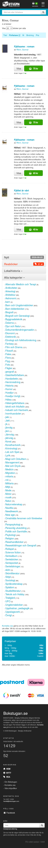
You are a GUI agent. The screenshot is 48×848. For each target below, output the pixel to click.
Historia (9, 385)
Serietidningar (12, 566)
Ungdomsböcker (14, 604)
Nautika (9, 507)
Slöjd (8, 576)
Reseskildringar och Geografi (20, 545)
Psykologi (10, 535)
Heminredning (12, 382)
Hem (7, 768)
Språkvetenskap (14, 583)
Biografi (9, 312)
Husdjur (9, 392)
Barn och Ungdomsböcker (19, 305)
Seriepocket (11, 562)
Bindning (30, 35)
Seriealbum (11, 555)
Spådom (9, 587)
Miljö (7, 486)
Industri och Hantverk (16, 410)
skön (7, 569)
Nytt (8, 772)
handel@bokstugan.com (11, 801)
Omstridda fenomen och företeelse (23, 518)
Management (12, 462)
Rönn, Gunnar (23, 49)
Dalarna (9, 322)
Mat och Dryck (13, 466)
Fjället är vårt (21, 190)
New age (10, 514)
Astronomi (10, 298)
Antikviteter (11, 287)
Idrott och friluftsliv (15, 406)
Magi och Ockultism (15, 459)
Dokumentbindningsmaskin (19, 329)
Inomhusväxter (13, 413)
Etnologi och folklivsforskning (20, 340)
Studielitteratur (13, 590)
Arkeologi (10, 291)
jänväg (8, 427)
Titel (5, 35)
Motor (8, 493)
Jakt (7, 420)
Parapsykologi (12, 524)
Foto (7, 364)
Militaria (9, 483)
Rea (7, 776)
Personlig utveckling (16, 528)
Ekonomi (10, 333)
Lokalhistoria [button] (12, 271)
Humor (9, 389)
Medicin (9, 469)
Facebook (10, 812)
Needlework (11, 511)
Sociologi (10, 580)
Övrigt (8, 615)
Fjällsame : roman (24, 46)
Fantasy (9, 343)
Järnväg (9, 434)
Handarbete (11, 378)
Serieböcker (11, 559)
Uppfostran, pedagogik (17, 608)
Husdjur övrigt (12, 396)
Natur (8, 500)
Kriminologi (11, 448)
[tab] (24, 257)
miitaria (9, 476)
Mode (8, 490)
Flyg (7, 361)
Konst (8, 441)
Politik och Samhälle (16, 531)
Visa (18, 68)
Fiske (8, 354)
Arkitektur (10, 294)
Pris (37, 35)
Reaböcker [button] (23, 264)
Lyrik (7, 455)
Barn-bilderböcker (14, 308)
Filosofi (9, 350)
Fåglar (8, 368)
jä (6, 424)
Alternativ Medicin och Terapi (20, 284)
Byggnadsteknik (13, 319)
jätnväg (9, 438)
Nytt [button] (23, 257)
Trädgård (10, 597)
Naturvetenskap (13, 504)
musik (8, 497)
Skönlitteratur (12, 573)
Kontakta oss (7, 625)
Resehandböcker (14, 542)
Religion (9, 538)
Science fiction (13, 552)
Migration (10, 472)
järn (7, 431)
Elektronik (10, 336)
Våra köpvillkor (11, 788)
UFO (7, 601)
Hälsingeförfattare (14, 403)
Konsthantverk (13, 445)
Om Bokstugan (11, 781)
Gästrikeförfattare (14, 375)
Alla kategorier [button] (13, 277)
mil (6, 479)
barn (7, 301)
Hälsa (8, 399)
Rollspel (9, 549)
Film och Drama (13, 347)
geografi (9, 371)
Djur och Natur (13, 326)
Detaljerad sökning (10, 829)
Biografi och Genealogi (17, 315)
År (23, 35)
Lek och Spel (12, 452)
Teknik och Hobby (14, 594)
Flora (8, 357)
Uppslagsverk (12, 611)
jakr (7, 417)
